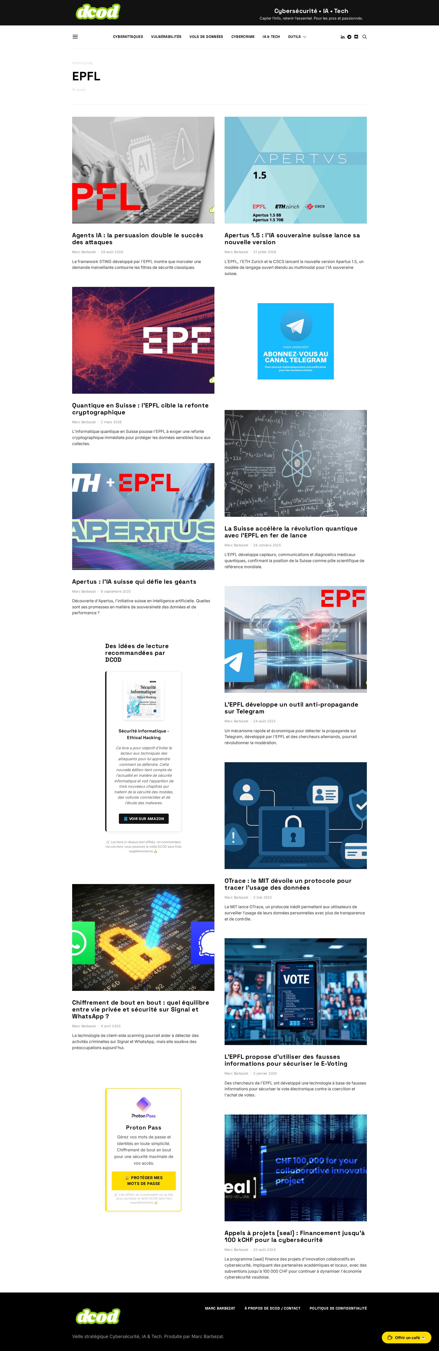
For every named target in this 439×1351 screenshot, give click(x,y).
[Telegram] (349, 37)
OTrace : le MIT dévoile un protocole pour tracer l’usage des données (288, 884)
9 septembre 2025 (116, 591)
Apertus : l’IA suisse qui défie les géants (134, 581)
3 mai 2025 (262, 897)
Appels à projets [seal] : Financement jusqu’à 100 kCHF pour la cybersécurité (295, 1236)
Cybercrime (243, 36)
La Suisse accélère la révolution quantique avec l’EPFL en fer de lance (291, 531)
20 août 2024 (264, 1250)
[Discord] (356, 37)
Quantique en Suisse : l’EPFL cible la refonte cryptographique (140, 408)
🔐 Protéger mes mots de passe (144, 1180)
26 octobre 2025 (267, 545)
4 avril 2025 (110, 1026)
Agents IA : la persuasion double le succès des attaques (137, 238)
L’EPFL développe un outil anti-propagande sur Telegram (291, 707)
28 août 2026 (112, 252)
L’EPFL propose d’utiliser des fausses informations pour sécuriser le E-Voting (286, 1060)
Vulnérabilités (166, 36)
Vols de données (206, 36)
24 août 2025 (264, 721)
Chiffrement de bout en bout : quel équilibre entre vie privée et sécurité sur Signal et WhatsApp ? (140, 1009)
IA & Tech (271, 36)
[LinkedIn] (342, 37)
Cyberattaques (128, 36)
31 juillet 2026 (264, 252)
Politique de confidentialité (338, 1308)
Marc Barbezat (84, 252)
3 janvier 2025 (265, 1073)
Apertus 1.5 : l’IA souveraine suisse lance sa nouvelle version (292, 238)
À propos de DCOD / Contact (272, 1308)
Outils (294, 36)
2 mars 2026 (111, 422)
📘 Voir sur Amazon (143, 819)
